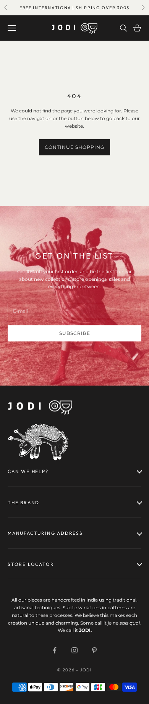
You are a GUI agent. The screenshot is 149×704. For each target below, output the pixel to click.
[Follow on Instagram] (74, 650)
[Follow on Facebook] (54, 650)
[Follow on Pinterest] (94, 650)
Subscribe (74, 333)
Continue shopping (74, 147)
